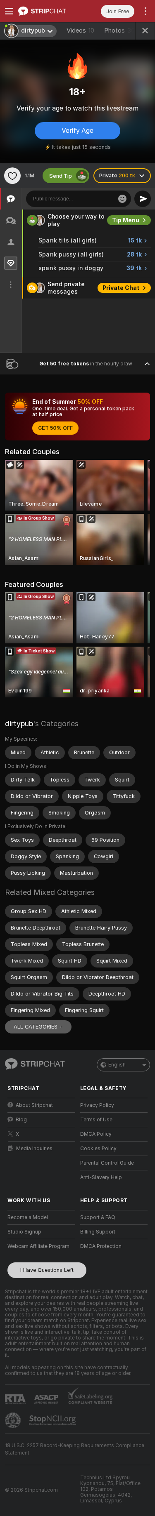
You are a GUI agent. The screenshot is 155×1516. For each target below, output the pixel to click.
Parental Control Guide (107, 1163)
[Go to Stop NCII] (53, 1420)
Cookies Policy (98, 1148)
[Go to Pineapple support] (13, 1420)
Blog (21, 1120)
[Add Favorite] (12, 175)
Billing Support (97, 1232)
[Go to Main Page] (48, 11)
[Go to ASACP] (47, 1399)
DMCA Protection (101, 1246)
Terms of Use (96, 1120)
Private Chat (121, 288)
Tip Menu (125, 220)
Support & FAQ (97, 1217)
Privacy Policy (97, 1105)
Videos (80, 30)
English (117, 1065)
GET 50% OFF (55, 428)
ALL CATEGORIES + (38, 1027)
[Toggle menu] (9, 11)
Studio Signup (24, 1232)
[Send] (142, 199)
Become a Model (27, 1217)
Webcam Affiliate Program (38, 1246)
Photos (119, 30)
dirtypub (19, 723)
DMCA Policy (96, 1134)
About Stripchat (34, 1105)
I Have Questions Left (47, 1270)
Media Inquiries (34, 1148)
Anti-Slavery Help (101, 1177)
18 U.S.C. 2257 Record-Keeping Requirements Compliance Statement (74, 1449)
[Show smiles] (122, 199)
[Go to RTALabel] (16, 1399)
